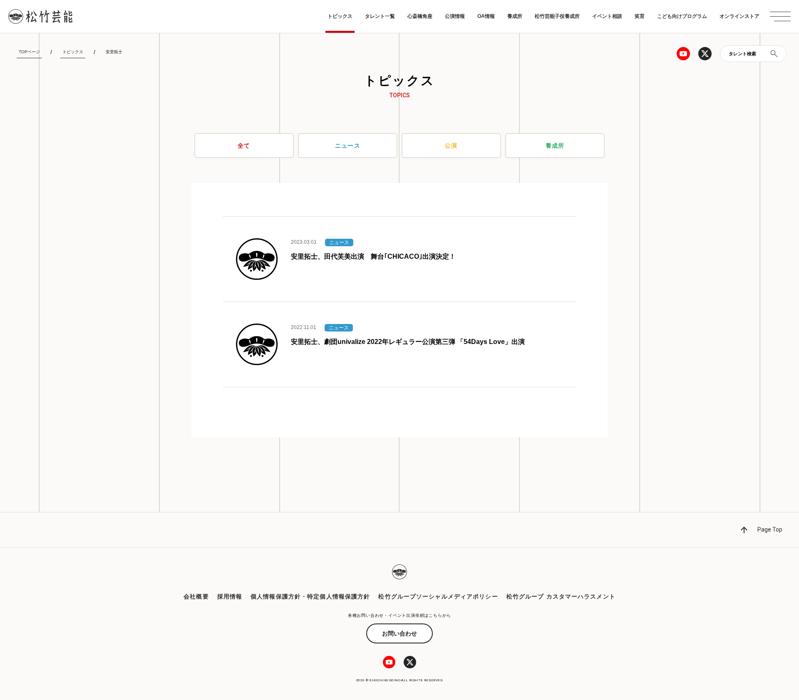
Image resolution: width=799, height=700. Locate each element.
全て (244, 145)
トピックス (340, 16)
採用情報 (229, 596)
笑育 (640, 16)
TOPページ (29, 51)
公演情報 (455, 16)
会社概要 (196, 596)
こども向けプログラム (682, 16)
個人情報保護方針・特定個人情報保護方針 (310, 596)
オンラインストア (739, 16)
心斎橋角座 (419, 16)
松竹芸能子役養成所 (557, 16)
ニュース (347, 145)
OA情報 (486, 16)
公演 (451, 145)
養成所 (514, 16)
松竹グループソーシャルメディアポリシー (438, 596)
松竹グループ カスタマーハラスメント (560, 596)
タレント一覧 (380, 16)
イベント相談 (607, 16)
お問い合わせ (399, 633)
